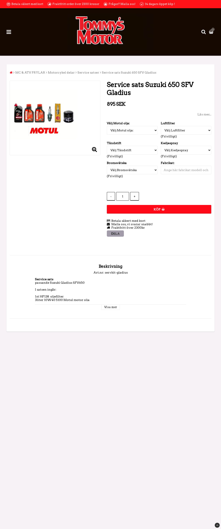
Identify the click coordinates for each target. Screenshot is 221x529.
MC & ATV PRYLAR (30, 72)
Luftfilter (168, 123)
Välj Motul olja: (118, 123)
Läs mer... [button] (204, 114)
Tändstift (114, 143)
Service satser (88, 72)
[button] (212, 32)
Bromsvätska (117, 163)
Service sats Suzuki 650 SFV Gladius (129, 72)
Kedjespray (169, 143)
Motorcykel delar (61, 72)
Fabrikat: (168, 163)
